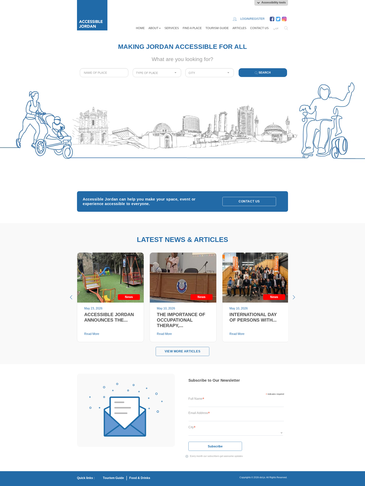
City (191, 427)
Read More (91, 333)
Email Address (199, 413)
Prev (71, 297)
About (153, 28)
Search (264, 72)
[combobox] (104, 72)
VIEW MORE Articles (182, 351)
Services (171, 28)
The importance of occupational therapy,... (181, 320)
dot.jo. (262, 477)
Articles (239, 28)
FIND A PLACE (192, 28)
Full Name (196, 398)
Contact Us (259, 28)
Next (294, 297)
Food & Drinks (139, 478)
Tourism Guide (217, 28)
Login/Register (252, 18)
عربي (276, 28)
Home (140, 28)
